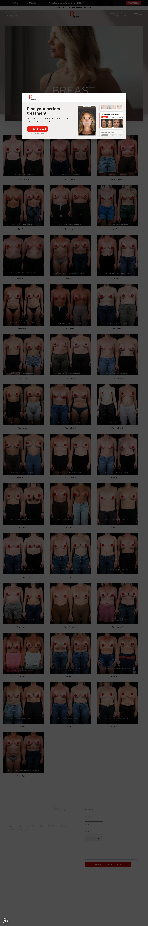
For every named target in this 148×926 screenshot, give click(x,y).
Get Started (39, 129)
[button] (5, 921)
